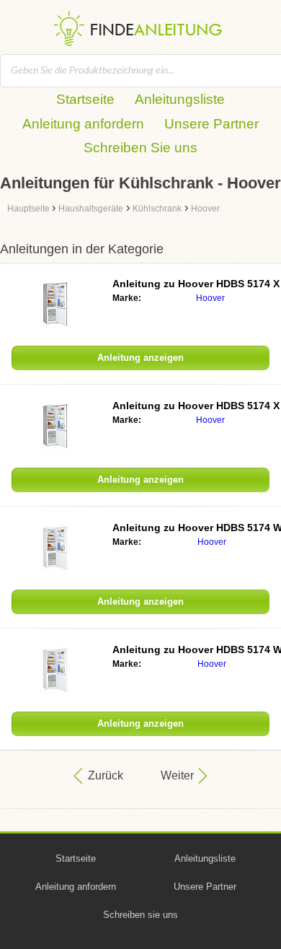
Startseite (85, 99)
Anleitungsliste (180, 99)
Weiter (177, 775)
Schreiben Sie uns (140, 147)
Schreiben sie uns (140, 914)
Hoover (210, 298)
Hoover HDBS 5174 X (196, 283)
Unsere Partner (211, 123)
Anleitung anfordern (83, 123)
